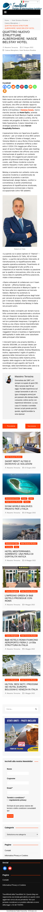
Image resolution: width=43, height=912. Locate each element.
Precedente (11, 426)
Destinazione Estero (12, 498)
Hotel (31, 498)
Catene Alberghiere (12, 50)
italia (16, 547)
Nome (9, 769)
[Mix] (30, 87)
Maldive (26, 502)
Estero (24, 498)
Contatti (8, 850)
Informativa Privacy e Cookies (16, 855)
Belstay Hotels (27, 110)
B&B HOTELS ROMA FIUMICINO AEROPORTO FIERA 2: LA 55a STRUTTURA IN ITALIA (21, 642)
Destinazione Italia (12, 543)
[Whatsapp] (35, 87)
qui (8, 811)
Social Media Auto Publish (13, 911)
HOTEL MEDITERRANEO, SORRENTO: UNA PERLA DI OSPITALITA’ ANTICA (19, 554)
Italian (26, 2)
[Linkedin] (18, 87)
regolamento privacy (17, 800)
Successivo (32, 426)
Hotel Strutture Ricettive (27, 50)
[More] (5, 91)
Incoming (9, 547)
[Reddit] (13, 87)
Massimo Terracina (11, 47)
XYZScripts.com (32, 911)
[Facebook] (5, 87)
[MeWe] (26, 87)
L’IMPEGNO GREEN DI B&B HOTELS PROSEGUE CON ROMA (19, 598)
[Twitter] (9, 87)
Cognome (11, 778)
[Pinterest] (22, 87)
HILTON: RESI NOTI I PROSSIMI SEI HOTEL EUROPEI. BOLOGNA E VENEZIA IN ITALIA (21, 687)
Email (10, 788)
